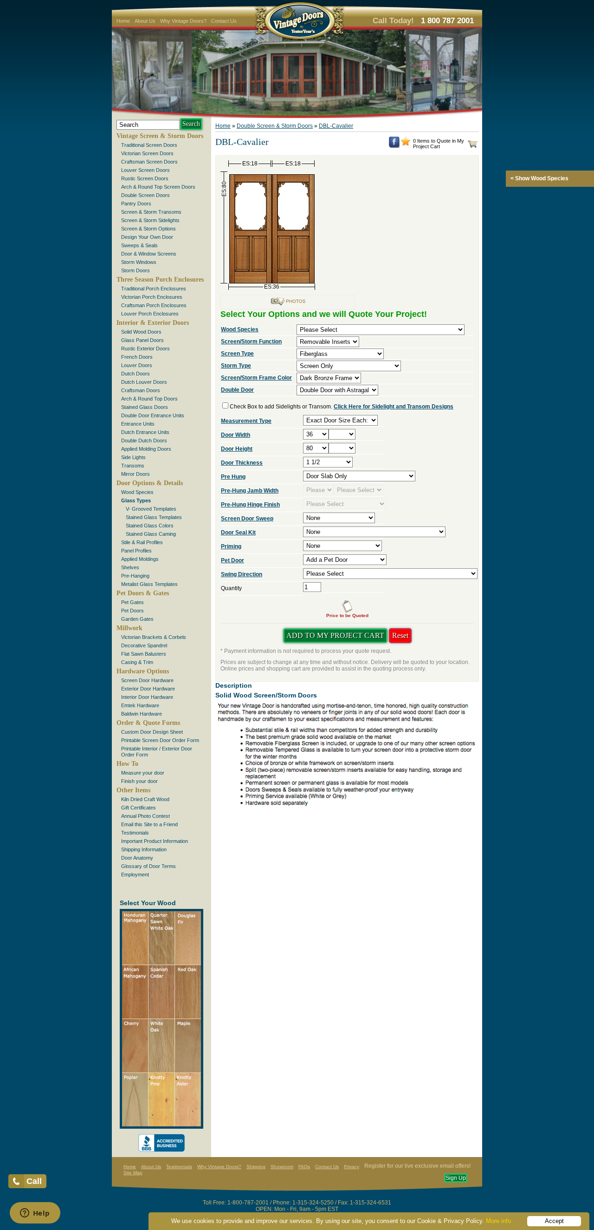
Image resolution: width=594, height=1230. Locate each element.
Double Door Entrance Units (152, 415)
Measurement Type (246, 421)
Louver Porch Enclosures (150, 313)
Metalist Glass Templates (149, 584)
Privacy (351, 1166)
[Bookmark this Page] (405, 144)
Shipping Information (144, 849)
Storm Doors (135, 270)
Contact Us (224, 21)
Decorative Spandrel (144, 645)
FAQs (304, 1166)
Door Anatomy (137, 858)
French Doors (137, 357)
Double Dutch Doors (144, 440)
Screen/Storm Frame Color (256, 378)
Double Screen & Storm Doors (275, 126)
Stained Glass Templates (154, 517)
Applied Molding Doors (146, 449)
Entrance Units (138, 424)
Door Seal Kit (238, 532)
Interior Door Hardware (147, 697)
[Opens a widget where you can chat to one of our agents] (34, 1213)
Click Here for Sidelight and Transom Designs (393, 406)
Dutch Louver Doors (144, 382)
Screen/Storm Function (251, 341)
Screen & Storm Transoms (151, 212)
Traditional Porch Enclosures (153, 288)
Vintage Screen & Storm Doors (159, 135)
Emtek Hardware (140, 705)
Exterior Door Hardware (148, 688)
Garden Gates (137, 619)
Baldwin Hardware (141, 714)
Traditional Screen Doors (149, 145)
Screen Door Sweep (247, 518)
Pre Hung (233, 477)
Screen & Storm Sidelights (150, 220)
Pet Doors (132, 610)
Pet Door (232, 560)
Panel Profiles (136, 550)
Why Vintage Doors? (183, 21)
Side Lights (133, 457)
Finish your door (139, 781)
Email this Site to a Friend (149, 824)
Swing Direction (241, 574)
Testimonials (135, 832)
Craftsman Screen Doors (149, 161)
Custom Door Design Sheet (152, 732)
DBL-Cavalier (336, 126)
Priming (231, 546)
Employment (135, 874)
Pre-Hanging (135, 576)
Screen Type (237, 353)
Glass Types (136, 500)
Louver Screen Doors (145, 170)
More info (498, 1220)
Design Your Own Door (147, 237)
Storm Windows (138, 262)
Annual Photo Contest (145, 816)
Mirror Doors (135, 474)
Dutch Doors (135, 373)
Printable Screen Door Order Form (160, 740)
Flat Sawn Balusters (143, 654)
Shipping (255, 1166)
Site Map (132, 1172)
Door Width (235, 435)
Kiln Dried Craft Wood (145, 799)
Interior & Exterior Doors (152, 322)
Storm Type (236, 365)
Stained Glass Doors (144, 407)
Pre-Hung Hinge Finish (250, 504)
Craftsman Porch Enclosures (154, 305)
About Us (145, 21)
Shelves (130, 567)
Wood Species (137, 492)
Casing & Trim (137, 662)
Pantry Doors (136, 203)
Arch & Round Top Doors (149, 398)
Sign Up (456, 1178)
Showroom (282, 1166)
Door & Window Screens (148, 254)
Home (123, 21)
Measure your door (142, 773)
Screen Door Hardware (147, 680)
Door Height (236, 449)
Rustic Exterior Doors (145, 348)
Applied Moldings (140, 559)
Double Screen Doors (145, 195)
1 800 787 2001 (447, 20)
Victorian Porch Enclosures (151, 297)
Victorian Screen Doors (147, 153)
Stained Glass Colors (150, 525)
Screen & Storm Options (148, 228)
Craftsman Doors (140, 390)
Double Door (237, 390)
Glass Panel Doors (142, 340)
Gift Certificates (138, 807)
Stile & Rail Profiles (142, 542)
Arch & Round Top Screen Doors (158, 187)
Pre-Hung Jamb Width (249, 490)
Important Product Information (154, 841)
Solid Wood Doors (141, 332)
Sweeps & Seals (139, 245)
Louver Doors (136, 365)
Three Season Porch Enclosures (160, 279)
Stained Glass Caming (151, 534)
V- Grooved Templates (151, 509)
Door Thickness (242, 463)
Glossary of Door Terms (148, 866)
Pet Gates (132, 602)
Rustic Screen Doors (144, 178)
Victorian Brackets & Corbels (153, 637)
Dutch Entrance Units (145, 432)
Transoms (132, 465)
